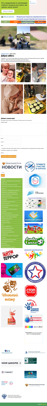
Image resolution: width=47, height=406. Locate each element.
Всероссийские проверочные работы (9, 209)
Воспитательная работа (7, 218)
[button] (6, 48)
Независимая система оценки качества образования (10, 198)
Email (2, 141)
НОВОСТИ (15, 22)
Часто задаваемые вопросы (7, 241)
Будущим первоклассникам (7, 228)
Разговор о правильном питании (8, 247)
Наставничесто (5, 233)
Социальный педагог (6, 222)
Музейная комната (5, 245)
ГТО (2, 224)
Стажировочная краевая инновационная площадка (10, 236)
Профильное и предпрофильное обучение (10, 190)
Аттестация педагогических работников (10, 214)
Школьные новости (6, 203)
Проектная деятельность (7, 230)
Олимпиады (4, 211)
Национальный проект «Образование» (10, 194)
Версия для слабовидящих (8, 16)
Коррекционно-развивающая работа (9, 192)
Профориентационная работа (8, 231)
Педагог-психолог (5, 220)
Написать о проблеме (8, 11)
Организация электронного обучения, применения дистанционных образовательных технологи (11, 186)
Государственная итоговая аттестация (10, 205)
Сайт (2, 145)
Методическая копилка (6, 213)
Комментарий (4, 122)
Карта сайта (4, 243)
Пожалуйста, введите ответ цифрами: (9, 150)
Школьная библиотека (6, 226)
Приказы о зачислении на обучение (9, 216)
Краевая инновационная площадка (9, 239)
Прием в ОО (4, 182)
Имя (2, 138)
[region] (23, 38)
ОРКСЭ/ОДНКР (5, 207)
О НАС (5, 22)
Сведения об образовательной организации (11, 180)
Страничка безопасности (7, 196)
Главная (3, 179)
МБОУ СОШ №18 (43, 404)
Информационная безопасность (8, 201)
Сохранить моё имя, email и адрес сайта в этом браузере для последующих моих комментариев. (23, 148)
